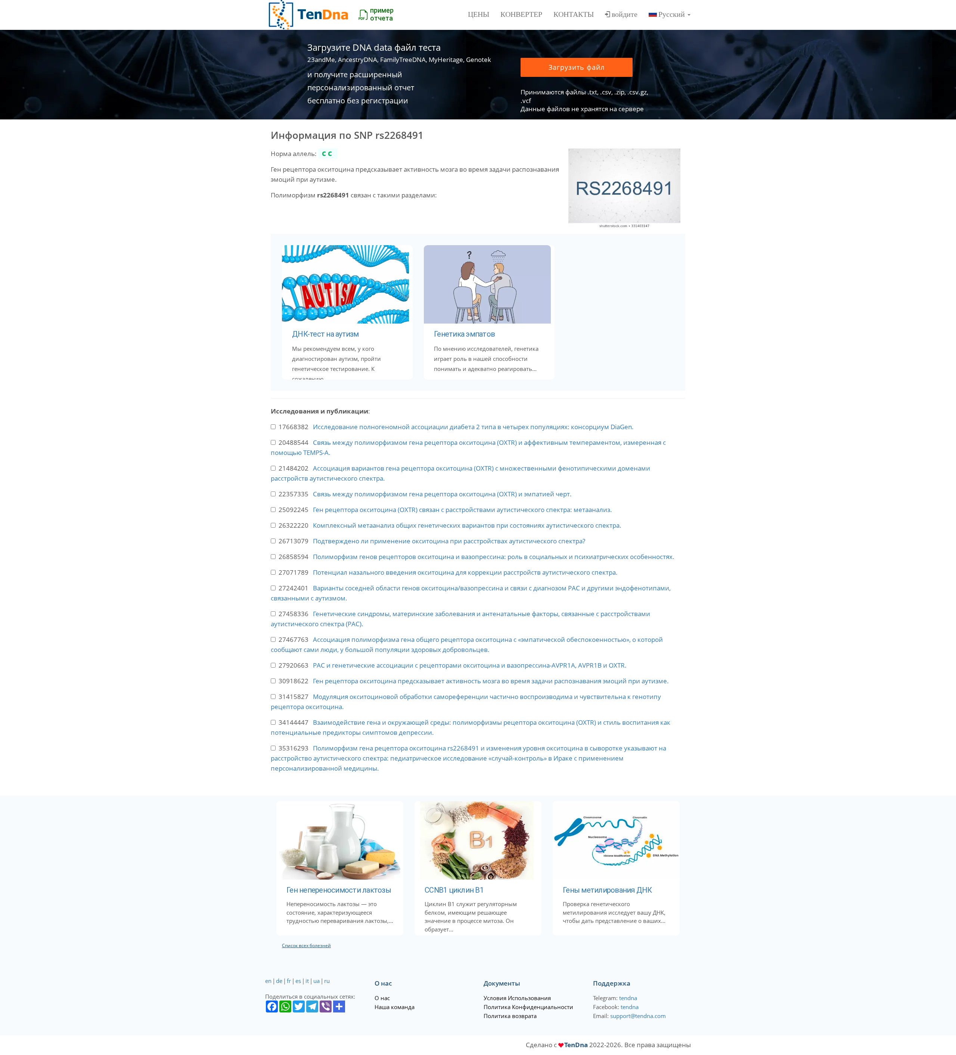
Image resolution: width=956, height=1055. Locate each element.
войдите (624, 14)
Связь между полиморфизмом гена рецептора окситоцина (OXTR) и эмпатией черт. (442, 494)
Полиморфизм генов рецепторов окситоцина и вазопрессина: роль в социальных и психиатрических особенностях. (493, 556)
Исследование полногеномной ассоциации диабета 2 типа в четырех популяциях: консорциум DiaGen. (473, 426)
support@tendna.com (638, 1016)
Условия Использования (517, 998)
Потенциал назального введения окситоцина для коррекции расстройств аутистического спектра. (465, 572)
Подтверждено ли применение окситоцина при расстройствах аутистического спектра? (449, 541)
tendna (628, 998)
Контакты (573, 14)
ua (316, 980)
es (298, 980)
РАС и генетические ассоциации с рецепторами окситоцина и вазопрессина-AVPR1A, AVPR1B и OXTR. (470, 665)
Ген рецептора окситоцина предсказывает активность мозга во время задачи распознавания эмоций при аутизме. (491, 681)
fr (289, 980)
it (307, 980)
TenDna (576, 1044)
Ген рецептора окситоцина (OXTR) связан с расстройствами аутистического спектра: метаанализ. (462, 509)
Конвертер (521, 14)
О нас (382, 998)
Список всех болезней (306, 945)
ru (327, 980)
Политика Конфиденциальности (528, 1007)
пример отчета (382, 14)
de (279, 980)
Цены (478, 14)
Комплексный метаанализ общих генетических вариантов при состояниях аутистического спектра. (467, 525)
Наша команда (395, 1007)
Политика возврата (510, 1016)
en (268, 980)
